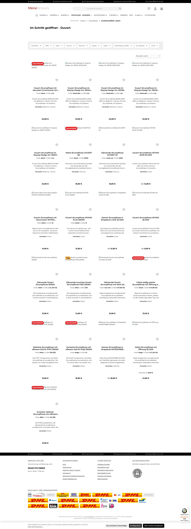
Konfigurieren (135, 526)
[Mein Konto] (155, 9)
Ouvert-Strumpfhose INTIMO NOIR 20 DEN (146, 154)
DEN (47, 46)
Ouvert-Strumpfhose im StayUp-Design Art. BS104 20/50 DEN (79, 89)
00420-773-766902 (36, 468)
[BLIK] (53, 506)
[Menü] (188, 508)
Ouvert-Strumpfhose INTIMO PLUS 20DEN (78, 219)
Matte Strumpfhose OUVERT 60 (79, 154)
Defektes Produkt (103, 464)
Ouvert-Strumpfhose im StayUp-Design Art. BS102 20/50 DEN (145, 89)
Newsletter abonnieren (105, 470)
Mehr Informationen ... (35, 527)
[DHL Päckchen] (85, 495)
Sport (58, 46)
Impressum (67, 473)
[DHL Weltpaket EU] (89, 500)
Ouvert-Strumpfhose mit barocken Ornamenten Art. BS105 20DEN (45, 89)
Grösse (94, 46)
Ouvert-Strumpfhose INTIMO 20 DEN (146, 219)
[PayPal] (53, 500)
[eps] (104, 506)
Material (82, 46)
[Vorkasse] (74, 495)
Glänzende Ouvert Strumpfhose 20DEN (45, 283)
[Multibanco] (30, 495)
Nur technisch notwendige (116, 526)
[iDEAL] (111, 506)
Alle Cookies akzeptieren (153, 526)
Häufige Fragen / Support (71, 470)
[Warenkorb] (161, 9)
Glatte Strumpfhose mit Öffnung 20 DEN (146, 348)
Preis (153, 46)
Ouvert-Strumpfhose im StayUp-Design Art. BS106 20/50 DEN (112, 89)
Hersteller (35, 46)
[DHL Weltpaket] (38, 500)
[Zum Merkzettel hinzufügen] (57, 80)
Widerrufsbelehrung (70, 479)
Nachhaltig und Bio (122, 46)
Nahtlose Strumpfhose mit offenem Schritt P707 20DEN (45, 348)
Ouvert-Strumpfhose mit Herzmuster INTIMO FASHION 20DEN (45, 219)
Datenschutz (67, 467)
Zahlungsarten (102, 479)
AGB (64, 464)
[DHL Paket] (132, 495)
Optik (105, 46)
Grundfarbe (140, 46)
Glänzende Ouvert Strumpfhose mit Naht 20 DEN (112, 283)
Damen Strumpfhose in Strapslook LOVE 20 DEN (112, 219)
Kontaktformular (103, 467)
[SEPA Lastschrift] (113, 500)
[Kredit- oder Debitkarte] (117, 495)
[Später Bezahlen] (104, 500)
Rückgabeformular (104, 473)
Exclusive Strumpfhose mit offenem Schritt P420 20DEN (79, 348)
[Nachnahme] (63, 495)
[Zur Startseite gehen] (39, 8)
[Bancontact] (142, 500)
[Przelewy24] (39, 495)
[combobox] (95, 9)
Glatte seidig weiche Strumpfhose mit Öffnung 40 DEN (145, 283)
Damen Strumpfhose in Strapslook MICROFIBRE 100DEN (112, 348)
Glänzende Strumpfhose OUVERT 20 (112, 154)
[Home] (36, 15)
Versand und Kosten (104, 476)
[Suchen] (120, 9)
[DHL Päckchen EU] (102, 495)
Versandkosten (89, 516)
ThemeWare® (114, 518)
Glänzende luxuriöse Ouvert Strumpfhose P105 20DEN (79, 283)
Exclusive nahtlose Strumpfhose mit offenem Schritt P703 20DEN (45, 413)
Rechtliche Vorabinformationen (73, 476)
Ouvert (69, 46)
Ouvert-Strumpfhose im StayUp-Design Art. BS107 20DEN (45, 154)
